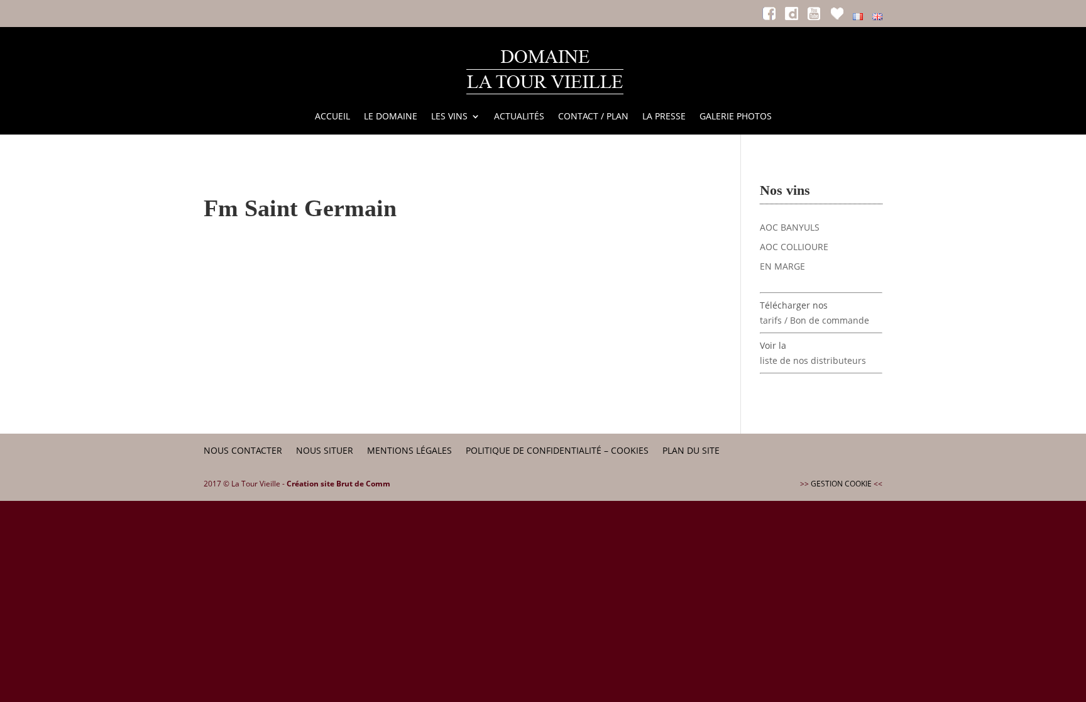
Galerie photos (735, 117)
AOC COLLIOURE (794, 247)
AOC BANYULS (790, 227)
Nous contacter (243, 450)
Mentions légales (409, 450)
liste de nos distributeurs (813, 360)
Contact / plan (593, 117)
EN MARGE (782, 266)
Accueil (332, 117)
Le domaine (390, 117)
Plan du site (691, 450)
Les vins (449, 117)
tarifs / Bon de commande (814, 320)
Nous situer (324, 450)
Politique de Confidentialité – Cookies (557, 450)
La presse (664, 117)
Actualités (519, 117)
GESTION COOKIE (841, 483)
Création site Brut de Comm (338, 483)
